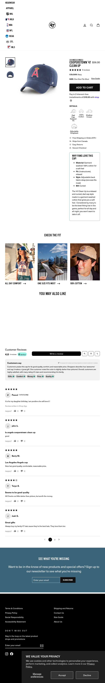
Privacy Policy (11, 612)
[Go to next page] (60, 539)
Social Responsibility (14, 617)
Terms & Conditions (14, 608)
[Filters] (91, 353)
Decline (87, 675)
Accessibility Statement (15, 621)
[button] (75, 69)
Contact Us (59, 612)
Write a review (56, 353)
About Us (58, 621)
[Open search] (84, 353)
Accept (62, 675)
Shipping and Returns (63, 608)
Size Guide (58, 617)
